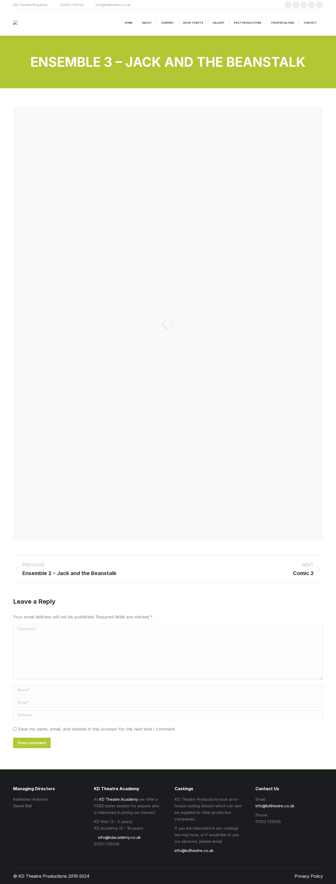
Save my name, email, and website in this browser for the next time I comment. (97, 729)
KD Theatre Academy (118, 799)
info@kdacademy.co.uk (119, 837)
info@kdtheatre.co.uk (194, 850)
